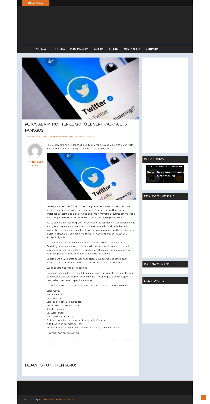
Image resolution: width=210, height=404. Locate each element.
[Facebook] (179, 3)
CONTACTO (152, 49)
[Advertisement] (165, 105)
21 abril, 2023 (90, 136)
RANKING (113, 49)
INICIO (27, 49)
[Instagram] (185, 3)
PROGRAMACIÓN (79, 49)
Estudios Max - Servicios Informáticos (58, 399)
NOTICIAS (41, 49)
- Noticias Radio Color (35, 136)
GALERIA (98, 49)
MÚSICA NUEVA (132, 49)
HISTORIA (60, 49)
